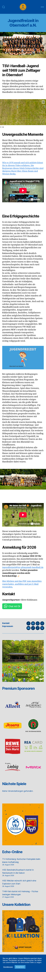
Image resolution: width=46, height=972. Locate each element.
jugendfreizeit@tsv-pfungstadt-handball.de (22, 567)
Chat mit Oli (14, 606)
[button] (43, 102)
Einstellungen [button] (8, 967)
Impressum (7, 626)
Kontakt (5, 623)
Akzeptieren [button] (20, 967)
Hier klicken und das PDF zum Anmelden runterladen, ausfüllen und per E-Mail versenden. (22, 584)
